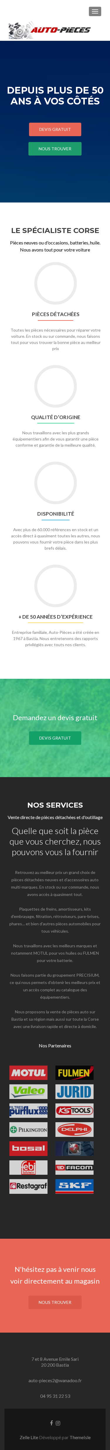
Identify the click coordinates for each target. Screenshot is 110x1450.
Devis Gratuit (55, 129)
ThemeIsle (80, 1437)
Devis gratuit (55, 737)
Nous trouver (55, 148)
